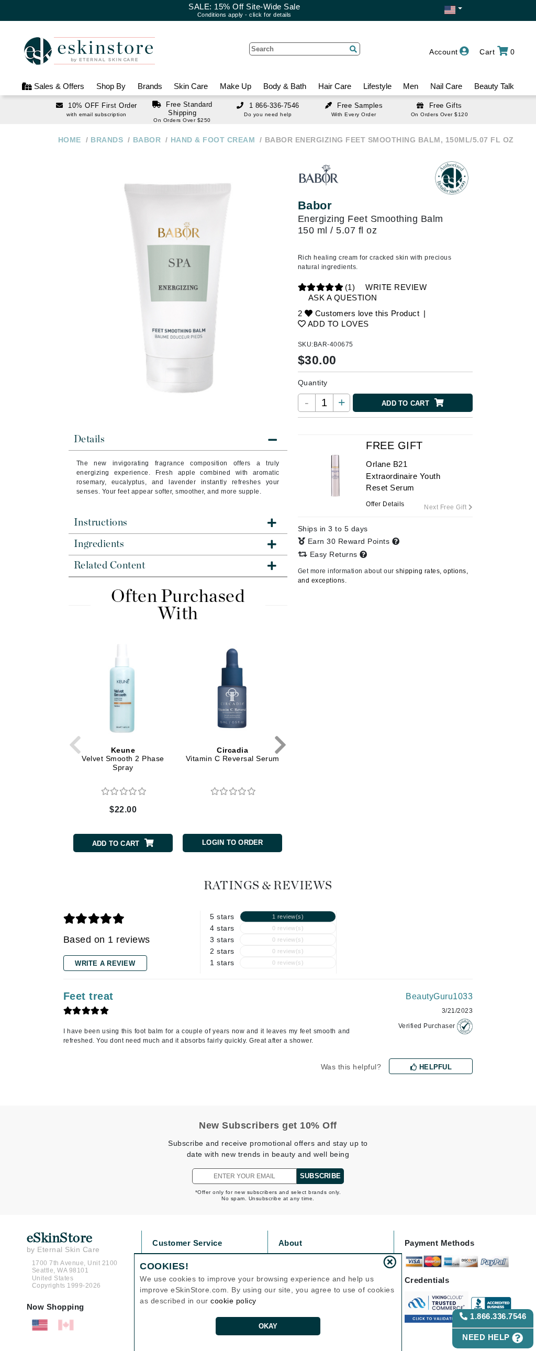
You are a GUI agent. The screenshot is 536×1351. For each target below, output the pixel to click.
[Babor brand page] (319, 178)
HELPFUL (434, 1067)
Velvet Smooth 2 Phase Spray (123, 759)
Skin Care (191, 86)
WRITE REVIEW (396, 287)
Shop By (111, 86)
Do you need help (268, 114)
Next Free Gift (446, 507)
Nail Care (446, 86)
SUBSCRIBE (320, 1176)
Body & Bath (284, 86)
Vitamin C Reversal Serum (233, 754)
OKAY (268, 1326)
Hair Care (334, 86)
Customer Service (187, 1242)
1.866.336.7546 (497, 1316)
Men (410, 86)
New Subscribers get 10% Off (268, 1125)
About (290, 1242)
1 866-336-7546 (274, 105)
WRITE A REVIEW (105, 963)
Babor (315, 205)
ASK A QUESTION (342, 297)
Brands (150, 86)
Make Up (235, 86)
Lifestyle (377, 86)
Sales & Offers (58, 86)
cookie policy (233, 1301)
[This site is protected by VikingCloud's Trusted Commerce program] (437, 1307)
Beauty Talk (494, 86)
